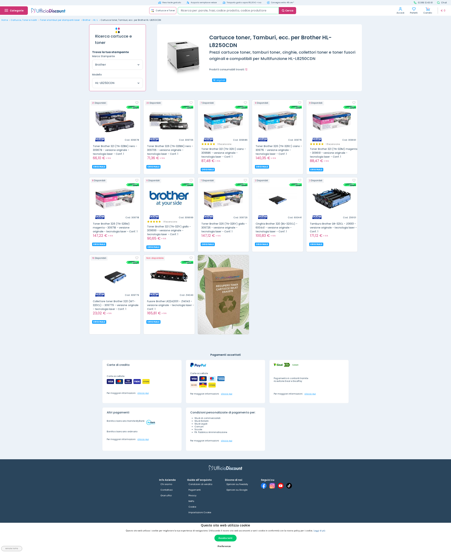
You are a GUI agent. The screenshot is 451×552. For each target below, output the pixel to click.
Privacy (192, 495)
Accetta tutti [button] (225, 537)
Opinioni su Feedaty (237, 484)
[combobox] (228, 10)
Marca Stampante (103, 56)
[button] (225, 546)
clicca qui (143, 393)
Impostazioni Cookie (200, 512)
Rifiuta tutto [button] (11, 548)
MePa (191, 501)
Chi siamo (166, 484)
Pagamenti (195, 489)
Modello (97, 74)
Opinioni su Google (237, 489)
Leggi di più (319, 530)
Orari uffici (166, 495)
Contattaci (166, 489)
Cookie (192, 506)
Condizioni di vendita (200, 484)
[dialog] (225, 537)
